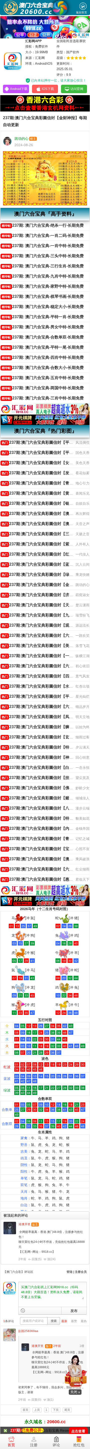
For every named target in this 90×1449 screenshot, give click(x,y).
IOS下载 (48, 89)
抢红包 (78, 1445)
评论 (56, 1445)
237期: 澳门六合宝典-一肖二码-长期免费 (43, 235)
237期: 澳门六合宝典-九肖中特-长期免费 (43, 276)
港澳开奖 (24, 1224)
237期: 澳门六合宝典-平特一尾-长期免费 (43, 347)
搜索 (54, 1321)
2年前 (22, 1259)
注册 (34, 1445)
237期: (16, 1430)
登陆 (69, 1272)
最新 (64, 1321)
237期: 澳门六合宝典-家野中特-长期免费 (43, 286)
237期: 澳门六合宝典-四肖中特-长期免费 (43, 357)
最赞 (74, 1321)
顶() (51, 1259)
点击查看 (78, 1431)
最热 (84, 1321)
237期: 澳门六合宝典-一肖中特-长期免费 (43, 246)
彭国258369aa (28, 1331)
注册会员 (81, 1272)
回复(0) (36, 1399)
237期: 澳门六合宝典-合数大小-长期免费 (43, 367)
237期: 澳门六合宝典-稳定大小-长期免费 (43, 307)
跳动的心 (21, 138)
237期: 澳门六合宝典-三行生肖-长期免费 (43, 266)
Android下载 (19, 89)
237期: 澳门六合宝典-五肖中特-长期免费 (43, 378)
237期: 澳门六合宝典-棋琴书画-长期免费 (43, 296)
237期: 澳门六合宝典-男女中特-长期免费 (43, 327)
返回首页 (81, 12)
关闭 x (75, 1392)
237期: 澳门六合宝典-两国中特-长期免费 (43, 388)
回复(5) (37, 1259)
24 (52, 1259)
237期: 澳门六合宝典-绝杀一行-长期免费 (43, 225)
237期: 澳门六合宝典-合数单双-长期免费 (43, 337)
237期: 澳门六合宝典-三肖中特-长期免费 (43, 398)
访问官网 (76, 89)
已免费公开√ (33, 1430)
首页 (11, 1445)
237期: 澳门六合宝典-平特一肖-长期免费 (43, 317)
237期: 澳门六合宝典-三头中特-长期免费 (43, 256)
